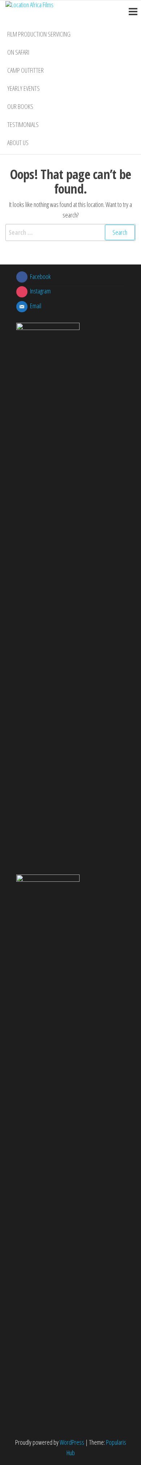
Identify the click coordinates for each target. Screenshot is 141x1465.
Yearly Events (23, 88)
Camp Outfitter (25, 70)
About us (18, 142)
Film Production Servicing (38, 34)
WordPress (72, 1442)
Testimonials (23, 124)
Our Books (20, 106)
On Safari (18, 52)
